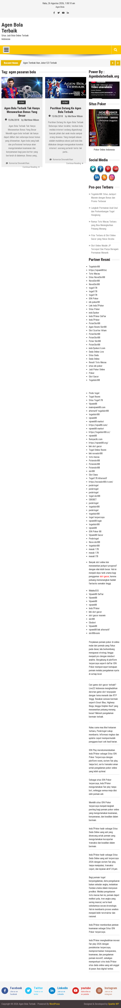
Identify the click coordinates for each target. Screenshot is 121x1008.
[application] (104, 90)
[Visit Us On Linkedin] (96, 180)
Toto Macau (94, 273)
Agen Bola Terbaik (12, 28)
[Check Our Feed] (104, 180)
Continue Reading (30, 167)
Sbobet (92, 622)
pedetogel (93, 485)
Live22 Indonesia (96, 688)
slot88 (92, 471)
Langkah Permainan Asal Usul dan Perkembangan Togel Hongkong (104, 211)
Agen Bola (60, 7)
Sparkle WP (113, 1004)
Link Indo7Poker (96, 305)
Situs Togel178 (96, 400)
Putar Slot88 (95, 341)
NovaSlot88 (94, 280)
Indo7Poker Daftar (97, 316)
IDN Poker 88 (95, 531)
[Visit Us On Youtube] (115, 171)
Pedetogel (94, 538)
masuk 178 (94, 549)
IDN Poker (93, 298)
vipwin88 (93, 418)
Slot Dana (93, 474)
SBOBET (93, 499)
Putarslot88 (94, 460)
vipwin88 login (95, 520)
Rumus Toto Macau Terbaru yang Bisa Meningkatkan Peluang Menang (103, 225)
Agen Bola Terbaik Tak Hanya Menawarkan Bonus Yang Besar (22, 111)
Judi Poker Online (97, 369)
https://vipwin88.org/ (98, 442)
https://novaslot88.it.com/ (101, 481)
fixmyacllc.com (95, 439)
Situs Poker (94, 309)
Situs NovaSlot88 (97, 277)
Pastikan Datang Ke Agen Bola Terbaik (65, 110)
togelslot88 (94, 414)
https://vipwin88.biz (98, 270)
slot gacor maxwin (97, 615)
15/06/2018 (13, 120)
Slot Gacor (94, 376)
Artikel (21, 102)
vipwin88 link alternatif (99, 629)
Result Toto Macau (97, 362)
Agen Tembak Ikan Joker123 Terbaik (40, 62)
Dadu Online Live (96, 351)
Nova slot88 (94, 542)
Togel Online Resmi (97, 449)
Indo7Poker (94, 319)
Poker (91, 373)
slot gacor (104, 576)
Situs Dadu (94, 355)
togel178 (93, 287)
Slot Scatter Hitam (98, 330)
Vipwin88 (93, 403)
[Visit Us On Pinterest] (108, 171)
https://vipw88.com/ (98, 425)
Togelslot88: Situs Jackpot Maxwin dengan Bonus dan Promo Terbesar (103, 198)
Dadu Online (94, 358)
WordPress (54, 1004)
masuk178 (93, 556)
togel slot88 (94, 496)
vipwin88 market (96, 421)
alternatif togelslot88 (99, 410)
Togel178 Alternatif (98, 478)
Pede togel (94, 393)
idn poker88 (94, 302)
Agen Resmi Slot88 (98, 327)
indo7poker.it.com (97, 348)
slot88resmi (94, 633)
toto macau (94, 457)
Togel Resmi (94, 396)
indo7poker (94, 312)
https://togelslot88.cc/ (99, 432)
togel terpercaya (96, 517)
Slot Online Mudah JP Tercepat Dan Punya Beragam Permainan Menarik (104, 249)
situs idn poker (95, 366)
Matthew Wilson (31, 120)
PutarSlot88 (94, 323)
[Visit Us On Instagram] (112, 180)
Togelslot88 (94, 266)
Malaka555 (94, 590)
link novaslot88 (96, 453)
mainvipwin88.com (97, 407)
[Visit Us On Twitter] (93, 171)
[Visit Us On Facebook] (100, 171)
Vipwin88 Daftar (96, 594)
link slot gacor (95, 446)
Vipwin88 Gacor (96, 535)
